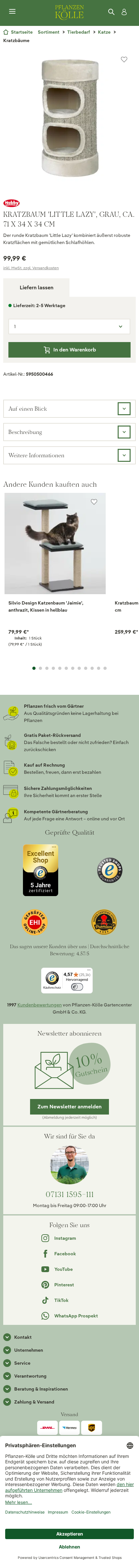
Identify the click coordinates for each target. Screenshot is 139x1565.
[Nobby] (69, 203)
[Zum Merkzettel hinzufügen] (124, 59)
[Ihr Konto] (122, 12)
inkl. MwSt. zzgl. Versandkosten (31, 267)
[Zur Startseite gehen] (69, 12)
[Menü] (12, 11)
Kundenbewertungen (39, 1005)
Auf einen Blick (27, 408)
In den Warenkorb (74, 349)
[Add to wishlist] (94, 502)
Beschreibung (25, 431)
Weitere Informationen (36, 455)
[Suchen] (111, 12)
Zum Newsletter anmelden (69, 1106)
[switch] (77, 987)
